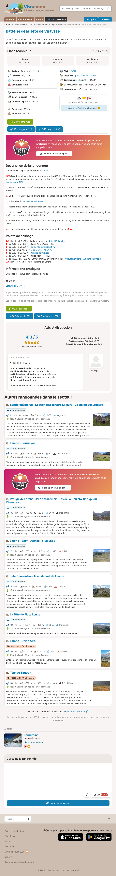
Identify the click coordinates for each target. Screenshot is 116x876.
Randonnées (24, 19)
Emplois (8, 841)
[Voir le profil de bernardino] (13, 740)
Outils (9, 19)
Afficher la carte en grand (58, 803)
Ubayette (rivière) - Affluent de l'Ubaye (83, 258)
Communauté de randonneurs (19, 862)
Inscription (91, 19)
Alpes (76, 75)
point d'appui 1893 (14, 182)
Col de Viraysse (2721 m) (40, 250)
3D (102, 794)
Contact (8, 856)
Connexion (105, 19)
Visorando (8, 24)
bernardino (31, 735)
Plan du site (10, 836)
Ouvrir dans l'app (22, 121)
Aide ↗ (39, 19)
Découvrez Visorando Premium (82, 108)
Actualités (9, 846)
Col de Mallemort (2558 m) (42, 247)
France (73, 70)
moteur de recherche (75, 711)
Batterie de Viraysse (33, 201)
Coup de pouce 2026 (14, 851)
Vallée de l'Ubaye (88, 75)
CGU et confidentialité (15, 831)
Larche (78, 80)
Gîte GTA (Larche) (57, 241)
